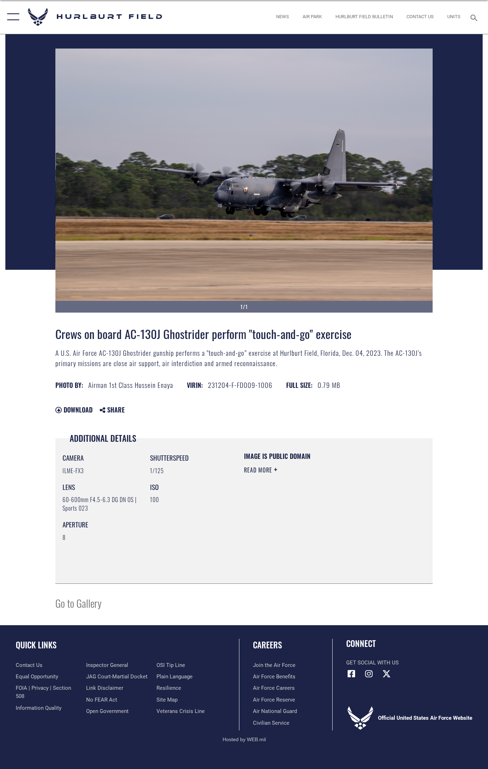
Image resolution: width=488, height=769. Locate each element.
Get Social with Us (372, 662)
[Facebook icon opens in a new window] (351, 673)
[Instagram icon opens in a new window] (369, 673)
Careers (267, 645)
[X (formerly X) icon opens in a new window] (386, 673)
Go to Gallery (78, 603)
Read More (259, 470)
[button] (11, 17)
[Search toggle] (475, 17)
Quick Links (36, 645)
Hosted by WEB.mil (244, 739)
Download (77, 409)
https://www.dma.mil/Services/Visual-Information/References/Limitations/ (328, 525)
